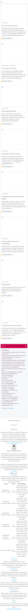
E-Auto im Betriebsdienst (7, 402)
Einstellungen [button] (9, 443)
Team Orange (5, 22)
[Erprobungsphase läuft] (14, 96)
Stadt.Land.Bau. (5, 65)
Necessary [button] (14, 471)
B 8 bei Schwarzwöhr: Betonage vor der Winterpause (14, 360)
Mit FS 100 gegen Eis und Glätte (9, 382)
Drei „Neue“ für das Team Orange (9, 385)
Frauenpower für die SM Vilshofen (9, 390)
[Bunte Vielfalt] (14, 270)
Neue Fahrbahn (5, 392)
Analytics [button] (14, 579)
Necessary (14, 473)
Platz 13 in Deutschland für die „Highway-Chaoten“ (13, 363)
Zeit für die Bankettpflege (7, 383)
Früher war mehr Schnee (7, 377)
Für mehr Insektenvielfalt (7, 375)
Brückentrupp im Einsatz (7, 405)
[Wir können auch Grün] (14, 53)
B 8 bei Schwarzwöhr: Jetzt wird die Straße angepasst (14, 355)
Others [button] (14, 600)
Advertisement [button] (14, 590)
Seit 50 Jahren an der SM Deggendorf (10, 367)
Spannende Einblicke (6, 395)
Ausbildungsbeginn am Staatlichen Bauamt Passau (13, 365)
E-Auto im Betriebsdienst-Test (8, 393)
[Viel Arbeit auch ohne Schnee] (14, 139)
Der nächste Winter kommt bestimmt (10, 403)
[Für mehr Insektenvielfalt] (14, 11)
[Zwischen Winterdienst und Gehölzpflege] (14, 226)
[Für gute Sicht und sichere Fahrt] (14, 311)
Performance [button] (14, 569)
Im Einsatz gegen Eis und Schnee (9, 400)
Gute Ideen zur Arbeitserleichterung (10, 397)
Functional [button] (14, 558)
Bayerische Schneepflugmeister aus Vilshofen (12, 372)
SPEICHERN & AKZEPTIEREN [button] (14, 609)
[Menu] (1, 2)
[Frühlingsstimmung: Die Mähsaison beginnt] (14, 182)
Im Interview (4, 378)
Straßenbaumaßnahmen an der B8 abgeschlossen (13, 362)
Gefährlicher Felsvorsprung (8, 387)
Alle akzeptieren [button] (18, 443)
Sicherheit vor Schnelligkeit (8, 388)
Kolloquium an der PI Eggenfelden (9, 398)
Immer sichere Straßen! (7, 380)
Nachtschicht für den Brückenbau (9, 373)
